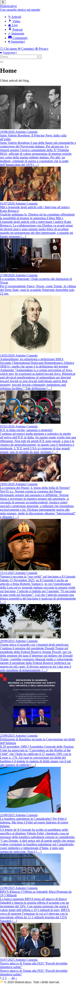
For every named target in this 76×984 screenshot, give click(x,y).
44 (13, 978)
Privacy (41, 48)
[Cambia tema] (1, 61)
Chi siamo (9, 48)
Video (16, 21)
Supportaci (16, 41)
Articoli (14, 16)
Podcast (17, 29)
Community (20, 38)
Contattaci (26, 48)
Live (13, 25)
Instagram (16, 33)
